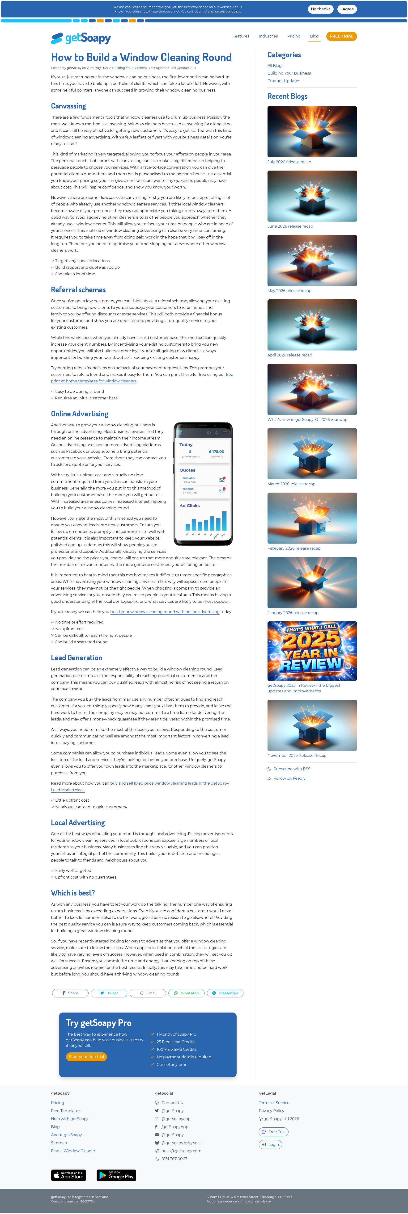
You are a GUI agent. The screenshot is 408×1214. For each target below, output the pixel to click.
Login (273, 1144)
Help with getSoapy (70, 1119)
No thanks (321, 9)
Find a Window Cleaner (73, 1151)
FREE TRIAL (341, 36)
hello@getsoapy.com (181, 1151)
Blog (314, 36)
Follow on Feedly (289, 778)
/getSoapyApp (175, 1127)
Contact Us (172, 1103)
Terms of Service (274, 1103)
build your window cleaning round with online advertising (165, 612)
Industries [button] (268, 36)
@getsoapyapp (176, 1119)
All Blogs (276, 65)
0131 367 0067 (174, 1159)
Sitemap (59, 1143)
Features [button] (241, 36)
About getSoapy (66, 1135)
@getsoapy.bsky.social (183, 1143)
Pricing (294, 36)
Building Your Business (129, 68)
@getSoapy (173, 1111)
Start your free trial (86, 1057)
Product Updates (284, 81)
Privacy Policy (271, 1111)
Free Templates (65, 1111)
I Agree (347, 9)
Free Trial (276, 1132)
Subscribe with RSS (291, 769)
